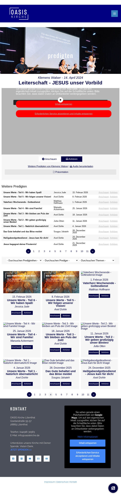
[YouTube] (30, 459)
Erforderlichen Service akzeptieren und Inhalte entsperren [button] (63, 113)
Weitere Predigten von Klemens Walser (48, 166)
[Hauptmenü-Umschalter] (114, 13)
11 (87, 251)
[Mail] (38, 459)
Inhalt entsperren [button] (63, 104)
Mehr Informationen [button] (60, 96)
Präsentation (61, 172)
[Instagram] (22, 459)
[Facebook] (13, 459)
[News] (47, 459)
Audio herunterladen (83, 166)
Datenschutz (62, 482)
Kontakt (73, 482)
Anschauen (51, 159)
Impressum (49, 482)
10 (82, 251)
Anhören (73, 159)
